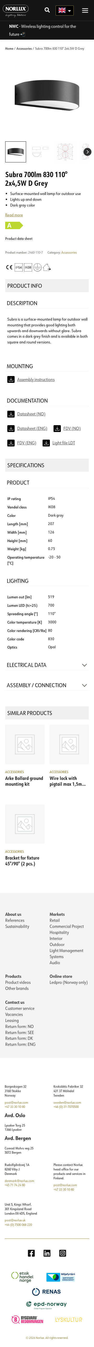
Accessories (24, 48)
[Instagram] (63, 1253)
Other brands (16, 988)
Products (13, 976)
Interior (56, 938)
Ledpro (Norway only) (69, 982)
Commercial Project (67, 926)
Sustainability (17, 926)
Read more (14, 214)
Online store (61, 976)
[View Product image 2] (40, 151)
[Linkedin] (47, 1253)
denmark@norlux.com (19, 1181)
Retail (55, 920)
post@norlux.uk (15, 1220)
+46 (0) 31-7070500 (66, 1107)
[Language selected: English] (65, 11)
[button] (47, 10)
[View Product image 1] (15, 151)
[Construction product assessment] (28, 1319)
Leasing (12, 1020)
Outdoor (57, 944)
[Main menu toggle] (85, 10)
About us (13, 914)
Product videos (18, 982)
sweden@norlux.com (67, 1102)
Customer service (19, 1008)
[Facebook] (31, 1253)
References (14, 920)
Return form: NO (19, 1026)
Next (87, 152)
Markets (57, 914)
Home (9, 48)
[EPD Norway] (47, 1304)
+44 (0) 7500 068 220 (18, 1225)
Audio (55, 962)
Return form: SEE (19, 1032)
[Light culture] (69, 1319)
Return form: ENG (20, 1044)
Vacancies (14, 1014)
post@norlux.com (16, 1102)
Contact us (15, 1002)
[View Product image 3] (65, 151)
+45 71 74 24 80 (15, 1185)
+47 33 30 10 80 (15, 1107)
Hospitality (59, 932)
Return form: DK (19, 1038)
